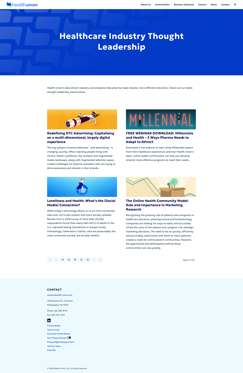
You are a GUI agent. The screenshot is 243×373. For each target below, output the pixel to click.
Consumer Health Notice (58, 333)
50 (69, 259)
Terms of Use (53, 329)
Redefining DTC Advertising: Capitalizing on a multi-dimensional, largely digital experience (80, 137)
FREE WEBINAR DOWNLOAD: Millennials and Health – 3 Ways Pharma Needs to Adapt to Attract (159, 137)
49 (62, 259)
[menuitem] (146, 4)
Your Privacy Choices (57, 338)
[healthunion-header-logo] (22, 4)
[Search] (235, 4)
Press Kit (51, 350)
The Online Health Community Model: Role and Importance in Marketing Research (157, 205)
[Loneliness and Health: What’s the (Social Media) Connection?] (82, 187)
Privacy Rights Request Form (60, 342)
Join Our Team (54, 346)
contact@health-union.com (59, 295)
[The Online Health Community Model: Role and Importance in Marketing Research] (161, 187)
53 (88, 259)
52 (81, 259)
